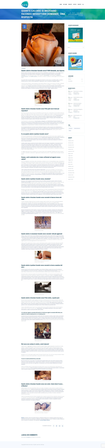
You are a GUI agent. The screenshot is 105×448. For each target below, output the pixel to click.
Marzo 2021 (70, 164)
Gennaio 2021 (70, 168)
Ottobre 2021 (70, 149)
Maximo (23, 68)
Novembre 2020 (71, 172)
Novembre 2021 (71, 147)
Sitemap (42, 444)
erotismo (70, 128)
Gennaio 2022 (70, 142)
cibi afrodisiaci (46, 75)
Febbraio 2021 (70, 166)
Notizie (74, 4)
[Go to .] (70, 12)
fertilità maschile (34, 76)
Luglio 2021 (70, 155)
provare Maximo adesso (45, 420)
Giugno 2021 (70, 157)
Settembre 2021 (71, 151)
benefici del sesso (24, 76)
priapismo (58, 75)
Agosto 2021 (70, 153)
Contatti (79, 4)
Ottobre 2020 (70, 174)
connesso (28, 437)
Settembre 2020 (71, 177)
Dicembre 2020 (71, 170)
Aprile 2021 (70, 162)
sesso (70, 130)
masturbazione (77, 128)
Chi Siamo (65, 4)
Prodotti (70, 4)
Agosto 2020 (70, 179)
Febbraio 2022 (71, 140)
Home (61, 4)
